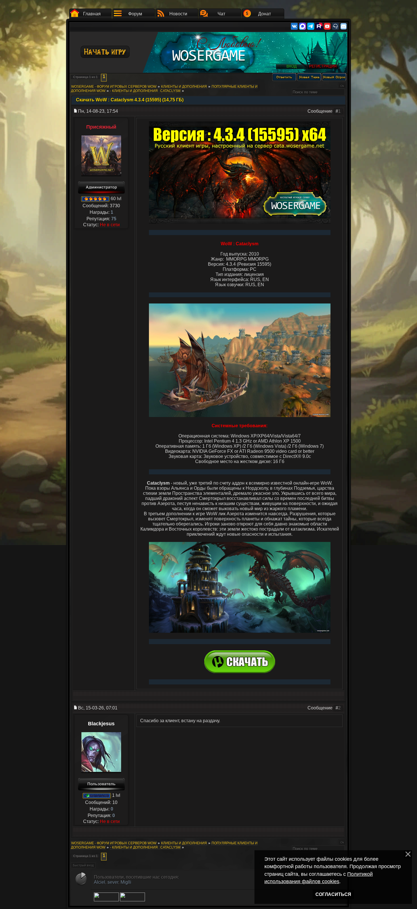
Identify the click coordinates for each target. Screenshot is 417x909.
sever (113, 882)
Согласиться (333, 894)
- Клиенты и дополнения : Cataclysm (145, 91)
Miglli (126, 882)
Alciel (99, 882)
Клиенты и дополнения (184, 87)
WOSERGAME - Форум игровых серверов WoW (113, 87)
